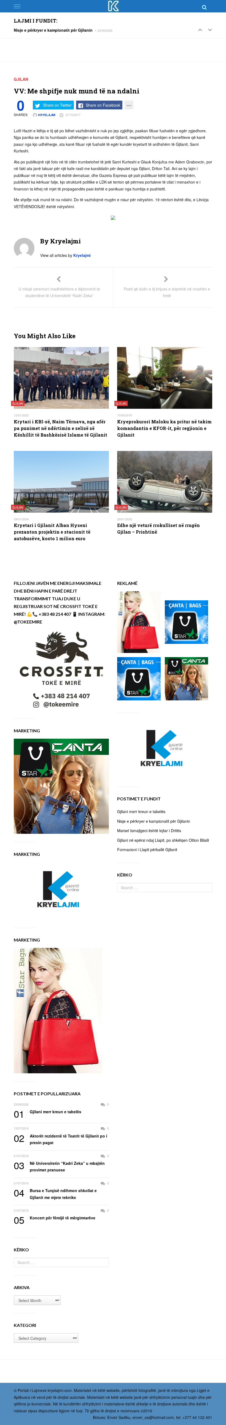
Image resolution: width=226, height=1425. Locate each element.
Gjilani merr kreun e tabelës (47, 1111)
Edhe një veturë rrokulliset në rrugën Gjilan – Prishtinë (158, 528)
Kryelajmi (46, 115)
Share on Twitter (57, 105)
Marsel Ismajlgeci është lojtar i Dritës (149, 830)
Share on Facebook (103, 105)
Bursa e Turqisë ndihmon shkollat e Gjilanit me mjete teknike (55, 1193)
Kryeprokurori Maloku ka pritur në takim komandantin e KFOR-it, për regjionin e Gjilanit (164, 428)
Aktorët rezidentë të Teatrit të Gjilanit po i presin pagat (60, 1139)
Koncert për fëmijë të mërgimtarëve (54, 1218)
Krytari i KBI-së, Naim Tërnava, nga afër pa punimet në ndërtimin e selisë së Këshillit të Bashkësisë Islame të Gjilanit (60, 428)
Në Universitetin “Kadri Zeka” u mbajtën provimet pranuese (59, 1166)
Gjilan (21, 79)
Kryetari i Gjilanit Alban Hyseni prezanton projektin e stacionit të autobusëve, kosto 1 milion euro (52, 531)
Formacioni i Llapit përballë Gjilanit (147, 849)
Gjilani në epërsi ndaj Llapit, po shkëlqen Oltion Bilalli (163, 840)
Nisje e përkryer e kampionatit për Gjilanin (53, 30)
